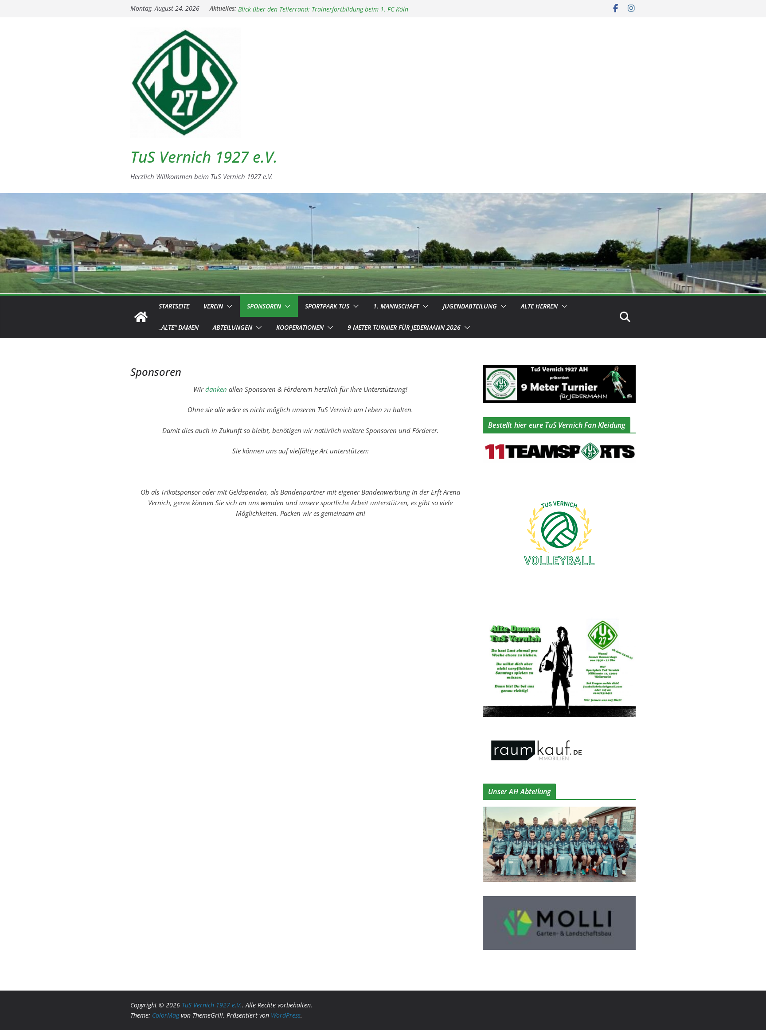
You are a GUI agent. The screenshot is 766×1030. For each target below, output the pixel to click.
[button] (228, 306)
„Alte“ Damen (179, 327)
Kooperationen (300, 327)
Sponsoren (264, 306)
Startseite (174, 306)
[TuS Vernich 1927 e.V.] (141, 317)
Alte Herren (539, 306)
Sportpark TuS (327, 306)
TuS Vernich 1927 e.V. (203, 156)
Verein (213, 306)
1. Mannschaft (396, 306)
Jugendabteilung (470, 306)
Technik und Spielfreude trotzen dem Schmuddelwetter (313, 8)
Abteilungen (232, 327)
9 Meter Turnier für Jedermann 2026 (404, 327)
